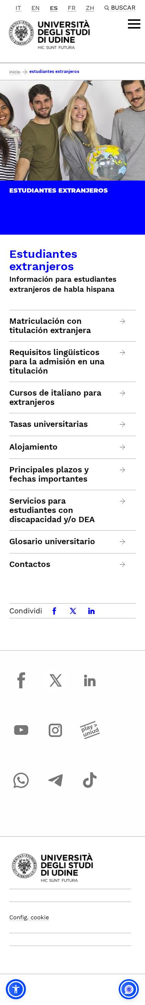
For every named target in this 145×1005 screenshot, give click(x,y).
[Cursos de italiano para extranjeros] (123, 393)
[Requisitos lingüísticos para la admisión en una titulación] (123, 352)
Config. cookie (29, 917)
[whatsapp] (21, 787)
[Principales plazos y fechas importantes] (123, 470)
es (54, 8)
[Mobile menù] (134, 23)
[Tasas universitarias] (123, 424)
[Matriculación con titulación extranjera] (123, 321)
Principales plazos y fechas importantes (49, 474)
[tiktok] (90, 787)
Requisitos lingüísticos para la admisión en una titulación (56, 362)
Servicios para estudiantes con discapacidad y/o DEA (52, 510)
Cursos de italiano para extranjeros (55, 397)
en (35, 8)
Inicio (14, 71)
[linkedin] (90, 687)
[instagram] (56, 737)
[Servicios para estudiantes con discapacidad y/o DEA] (123, 501)
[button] (16, 989)
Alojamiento (33, 447)
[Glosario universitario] (123, 541)
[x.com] (56, 687)
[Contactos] (123, 564)
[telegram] (56, 787)
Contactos (29, 564)
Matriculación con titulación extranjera (50, 325)
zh (90, 8)
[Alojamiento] (123, 447)
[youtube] (21, 737)
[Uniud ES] (49, 33)
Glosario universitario (52, 541)
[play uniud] (90, 737)
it (18, 8)
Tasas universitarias (48, 424)
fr (72, 8)
